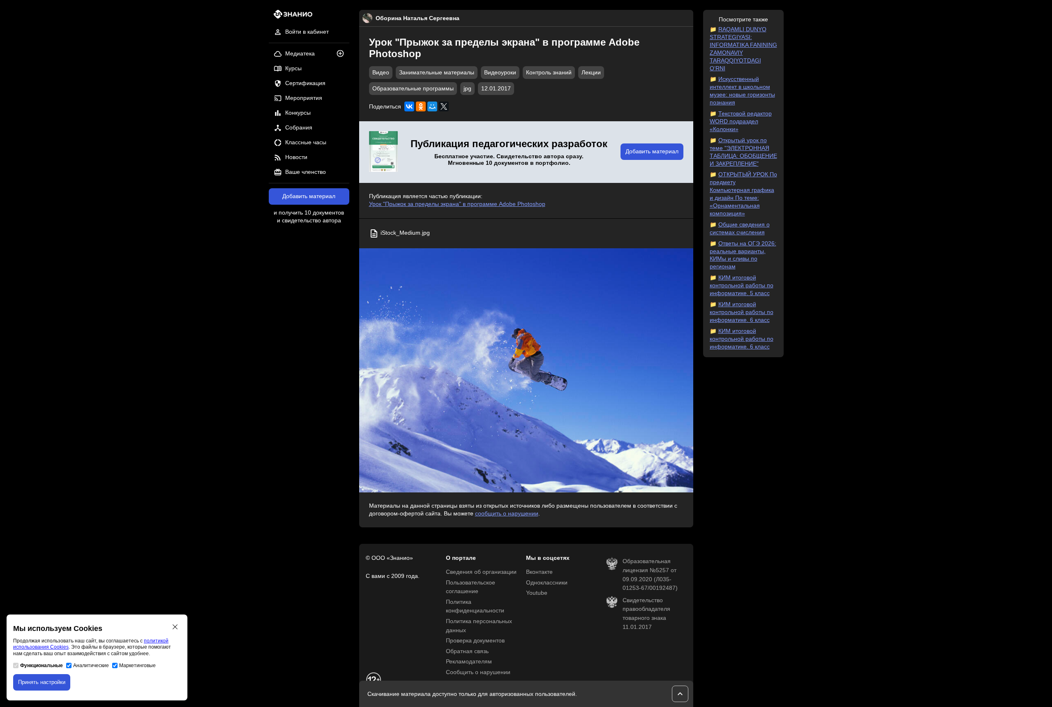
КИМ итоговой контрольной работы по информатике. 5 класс (741, 285)
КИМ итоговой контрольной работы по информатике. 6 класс (741, 312)
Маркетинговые (137, 665)
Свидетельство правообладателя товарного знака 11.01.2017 (646, 613)
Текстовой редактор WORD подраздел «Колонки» (741, 121)
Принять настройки (41, 682)
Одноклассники (547, 583)
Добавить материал (308, 196)
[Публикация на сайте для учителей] (383, 152)
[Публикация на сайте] (342, 54)
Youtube (536, 593)
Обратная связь (467, 651)
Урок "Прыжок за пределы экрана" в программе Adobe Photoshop (457, 204)
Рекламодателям (469, 661)
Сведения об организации (481, 572)
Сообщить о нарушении (478, 672)
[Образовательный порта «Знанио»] (291, 17)
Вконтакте (539, 572)
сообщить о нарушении (506, 514)
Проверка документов (475, 641)
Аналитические (91, 665)
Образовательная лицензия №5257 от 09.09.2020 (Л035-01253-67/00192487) (650, 574)
